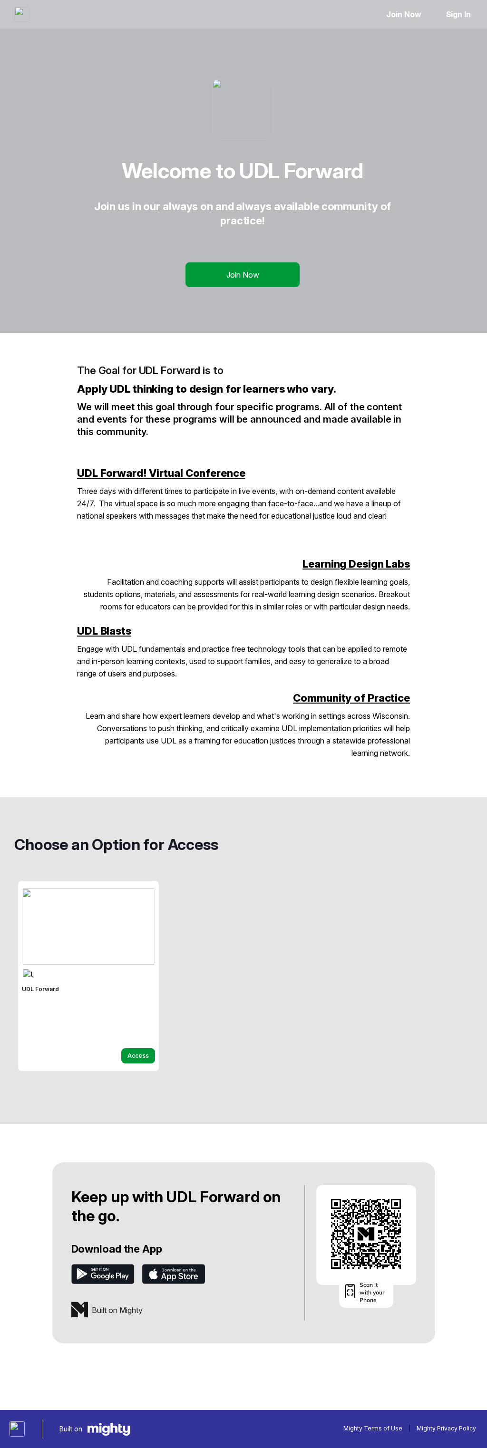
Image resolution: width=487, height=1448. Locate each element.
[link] (88, 975)
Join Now (403, 14)
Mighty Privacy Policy (446, 1428)
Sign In (458, 14)
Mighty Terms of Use (372, 1428)
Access (138, 1055)
